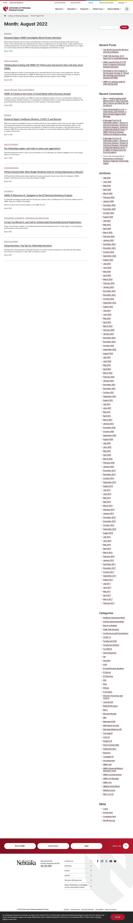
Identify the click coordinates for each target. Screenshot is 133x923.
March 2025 (107, 232)
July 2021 (107, 404)
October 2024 (108, 252)
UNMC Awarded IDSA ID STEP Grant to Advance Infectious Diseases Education (114, 64)
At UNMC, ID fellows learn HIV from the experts (114, 151)
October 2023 (108, 299)
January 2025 (108, 240)
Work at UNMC (20, 846)
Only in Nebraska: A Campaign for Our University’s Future (76, 886)
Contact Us (69, 861)
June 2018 (107, 541)
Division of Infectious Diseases (18, 16)
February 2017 (109, 603)
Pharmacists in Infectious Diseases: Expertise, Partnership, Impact (116, 161)
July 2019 (107, 490)
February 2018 (109, 556)
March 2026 (107, 193)
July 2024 (107, 264)
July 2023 (107, 310)
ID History (107, 672)
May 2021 (107, 412)
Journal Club (108, 702)
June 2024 (107, 268)
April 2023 (107, 322)
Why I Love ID (108, 794)
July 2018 (107, 537)
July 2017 (107, 584)
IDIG (104, 680)
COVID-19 (107, 637)
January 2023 (108, 334)
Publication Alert (10, 89)
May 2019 (107, 498)
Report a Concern (110, 909)
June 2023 (107, 314)
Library (67, 875)
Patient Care (98, 9)
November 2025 (109, 209)
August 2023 (108, 307)
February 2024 (109, 283)
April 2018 (107, 549)
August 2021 (108, 400)
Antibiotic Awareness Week (114, 618)
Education (71, 9)
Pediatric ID (107, 741)
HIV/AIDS (106, 661)
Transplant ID (108, 757)
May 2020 (107, 451)
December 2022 (109, 338)
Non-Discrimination (88, 909)
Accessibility (99, 909)
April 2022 (107, 369)
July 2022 (107, 357)
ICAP (105, 664)
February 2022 (109, 377)
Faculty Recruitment (111, 645)
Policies (66, 909)
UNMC (5, 3)
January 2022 (108, 381)
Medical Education (110, 706)
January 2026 (108, 201)
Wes (105, 98)
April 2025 (107, 229)
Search (124, 27)
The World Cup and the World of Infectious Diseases (115, 51)
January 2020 (108, 467)
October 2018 (108, 525)
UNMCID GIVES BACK (111, 786)
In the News (107, 692)
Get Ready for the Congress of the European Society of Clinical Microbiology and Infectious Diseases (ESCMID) (116, 74)
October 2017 (108, 572)
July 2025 (107, 221)
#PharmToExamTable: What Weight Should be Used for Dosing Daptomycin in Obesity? (43, 172)
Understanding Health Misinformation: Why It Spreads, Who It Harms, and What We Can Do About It (116, 101)
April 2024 (107, 275)
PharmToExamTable (11, 167)
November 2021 (109, 388)
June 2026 (107, 182)
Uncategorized (109, 761)
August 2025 (108, 217)
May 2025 (107, 225)
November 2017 (109, 568)
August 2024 (108, 260)
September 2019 (109, 482)
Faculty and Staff (110, 641)
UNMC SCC (107, 782)
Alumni (91, 3)
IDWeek (106, 688)
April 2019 (107, 502)
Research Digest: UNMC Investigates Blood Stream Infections (32, 38)
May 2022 (107, 365)
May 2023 (107, 318)
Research (84, 9)
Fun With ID (107, 649)
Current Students (59, 3)
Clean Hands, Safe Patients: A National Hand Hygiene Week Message (114, 114)
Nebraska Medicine (16, 3)
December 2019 (109, 470)
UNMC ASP (107, 764)
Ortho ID (106, 737)
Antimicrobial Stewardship (14, 218)
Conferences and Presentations (37, 218)
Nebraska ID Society (111, 725)
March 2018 (107, 552)
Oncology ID (108, 733)
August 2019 (108, 486)
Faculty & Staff (75, 3)
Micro (105, 710)
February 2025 (109, 236)
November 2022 (109, 342)
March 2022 (107, 373)
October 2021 (108, 392)
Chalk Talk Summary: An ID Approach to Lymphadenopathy (115, 57)
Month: (37, 16)
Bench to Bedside (110, 625)
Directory (68, 866)
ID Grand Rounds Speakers (113, 668)
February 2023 (109, 330)
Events (67, 871)
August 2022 (108, 353)
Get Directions (53, 846)
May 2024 (107, 271)
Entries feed (108, 813)
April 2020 (107, 455)
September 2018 (109, 529)
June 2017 (107, 587)
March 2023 (107, 326)
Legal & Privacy (75, 909)
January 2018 (108, 560)
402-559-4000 (46, 866)
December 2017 (109, 564)
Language (121, 3)
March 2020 (107, 459)
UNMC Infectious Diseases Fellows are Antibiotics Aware (114, 133)
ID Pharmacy (8, 191)
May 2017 (107, 591)
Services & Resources (73, 880)
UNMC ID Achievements (26, 89)
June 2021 (107, 408)
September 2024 (109, 256)
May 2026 (107, 186)
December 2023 (109, 291)
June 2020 (107, 447)
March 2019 (107, 506)
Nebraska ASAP (109, 721)
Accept (117, 917)
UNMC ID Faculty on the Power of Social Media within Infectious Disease (37, 94)
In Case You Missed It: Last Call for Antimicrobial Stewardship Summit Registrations (42, 222)
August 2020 (108, 439)
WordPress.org (109, 820)
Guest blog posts (109, 653)
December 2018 (109, 517)
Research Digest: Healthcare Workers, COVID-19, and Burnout (32, 119)
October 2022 (108, 346)
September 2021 (109, 396)
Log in (105, 809)
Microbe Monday (109, 714)
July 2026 (107, 178)
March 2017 (107, 599)
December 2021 (109, 385)
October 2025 (108, 213)
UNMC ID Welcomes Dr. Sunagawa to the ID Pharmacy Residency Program (38, 195)
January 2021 (108, 424)
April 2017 (107, 595)
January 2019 (108, 513)
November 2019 (109, 474)
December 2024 (109, 244)
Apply (87, 846)
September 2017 (109, 576)
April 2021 (107, 416)
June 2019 (107, 494)
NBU (104, 718)
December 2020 (109, 428)
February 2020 (109, 463)
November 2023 (109, 295)
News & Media (113, 9)
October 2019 (108, 478)
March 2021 (107, 420)
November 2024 (109, 248)
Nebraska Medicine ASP (112, 729)
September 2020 (109, 435)
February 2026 (109, 197)
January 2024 (108, 287)
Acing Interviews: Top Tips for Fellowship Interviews (28, 245)
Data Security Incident (107, 3)
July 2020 (107, 443)
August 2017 (108, 580)
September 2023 (109, 303)
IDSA (105, 684)
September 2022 (109, 349)
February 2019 (109, 509)
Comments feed (109, 816)
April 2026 (107, 189)
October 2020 (108, 431)
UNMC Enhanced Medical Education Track (113, 769)
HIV (104, 657)
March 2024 (107, 279)
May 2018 (107, 545)
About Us (59, 9)
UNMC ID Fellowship (11, 61)
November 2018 (109, 521)
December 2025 (109, 205)
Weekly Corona (109, 790)
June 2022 (107, 361)
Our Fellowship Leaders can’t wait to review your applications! (32, 148)
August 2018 (108, 533)
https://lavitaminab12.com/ (113, 109)
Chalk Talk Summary (111, 629)
